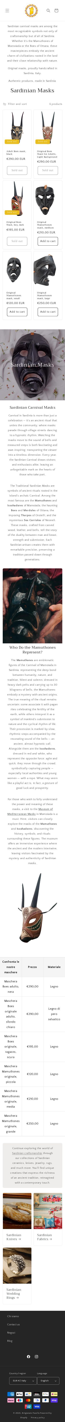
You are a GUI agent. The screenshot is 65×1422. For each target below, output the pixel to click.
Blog (9, 1341)
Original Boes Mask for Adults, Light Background (47, 154)
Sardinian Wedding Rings (13, 1294)
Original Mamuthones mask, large (44, 295)
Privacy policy (38, 1418)
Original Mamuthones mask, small (13, 295)
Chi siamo (13, 1316)
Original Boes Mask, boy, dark (15, 223)
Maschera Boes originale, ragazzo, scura (10, 1047)
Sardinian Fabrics (44, 1237)
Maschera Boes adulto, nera (11, 987)
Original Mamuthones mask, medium (45, 225)
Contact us (13, 1324)
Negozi (11, 1332)
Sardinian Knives (13, 1237)
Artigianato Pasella (31, 1413)
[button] (7, 11)
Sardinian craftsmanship (27, 1153)
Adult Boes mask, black (16, 153)
